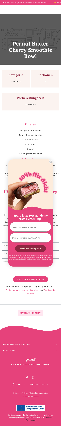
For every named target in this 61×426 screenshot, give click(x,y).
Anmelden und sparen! (30, 248)
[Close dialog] (50, 161)
